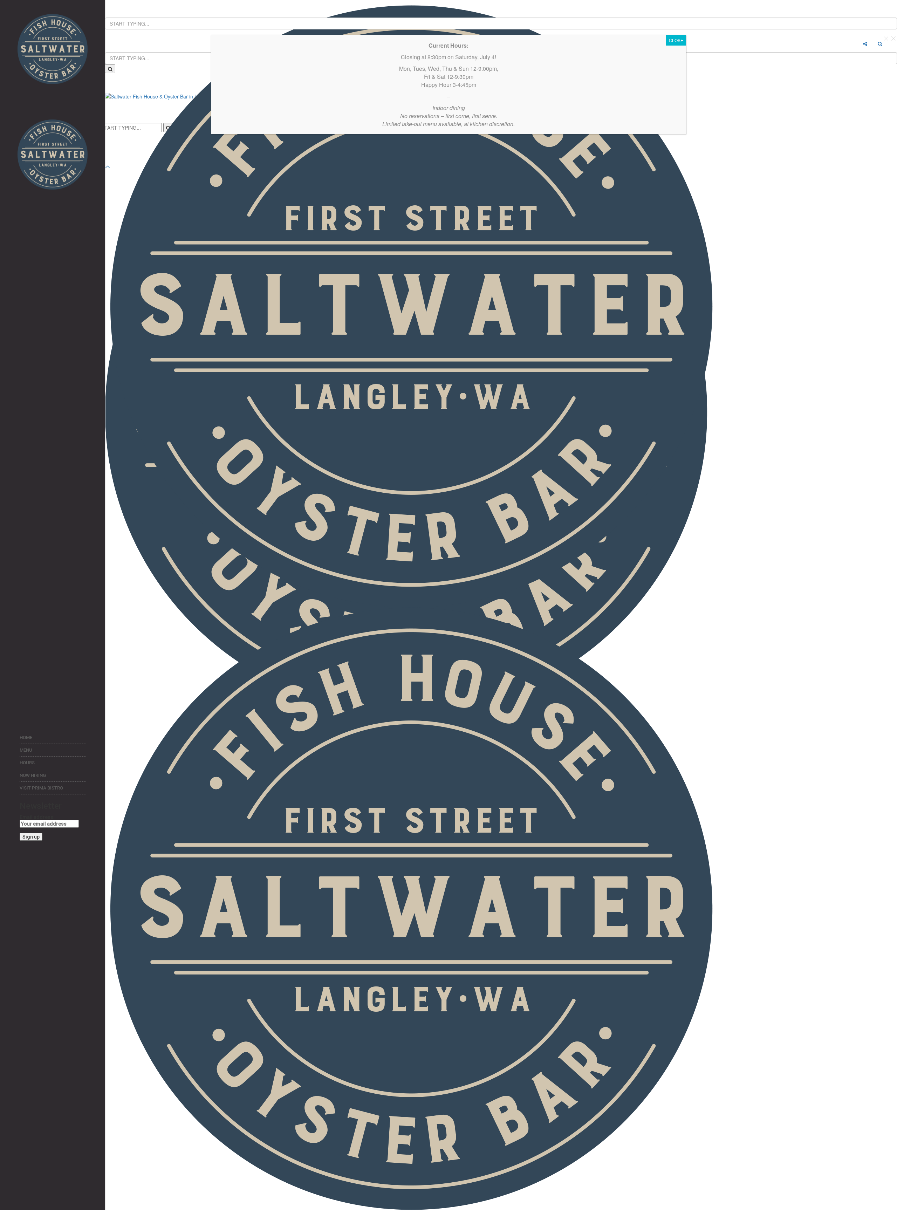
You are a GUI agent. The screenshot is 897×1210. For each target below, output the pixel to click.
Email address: (37, 817)
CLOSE (676, 40)
